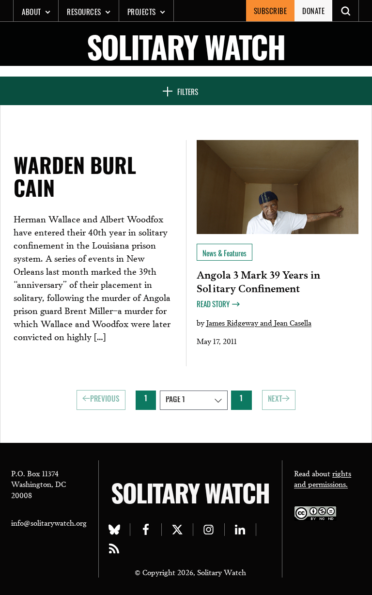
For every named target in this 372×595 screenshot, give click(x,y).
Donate (313, 10)
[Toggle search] (345, 10)
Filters (187, 91)
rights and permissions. (322, 478)
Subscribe (270, 10)
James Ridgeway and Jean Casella (258, 322)
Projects (141, 11)
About (31, 11)
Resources (84, 11)
